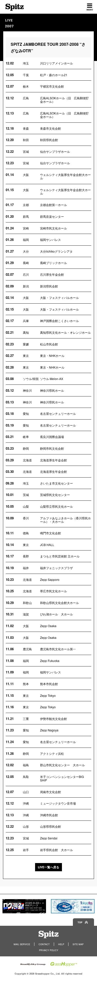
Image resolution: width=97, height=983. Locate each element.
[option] (24, 906)
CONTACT (44, 944)
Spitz (14, 7)
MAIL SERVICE (22, 944)
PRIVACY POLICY (48, 950)
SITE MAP (78, 944)
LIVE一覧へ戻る (48, 867)
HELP (61, 944)
